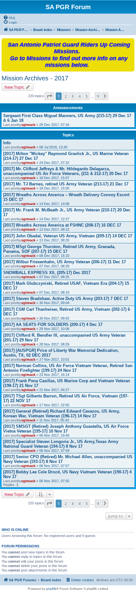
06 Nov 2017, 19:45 (54, 435)
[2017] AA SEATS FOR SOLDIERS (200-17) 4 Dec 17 (52, 324)
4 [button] (79, 96)
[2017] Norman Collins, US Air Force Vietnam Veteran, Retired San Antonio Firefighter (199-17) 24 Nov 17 (68, 368)
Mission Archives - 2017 (35, 78)
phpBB (51, 588)
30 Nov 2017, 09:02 (54, 318)
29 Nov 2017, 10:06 (54, 329)
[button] (49, 96)
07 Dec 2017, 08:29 (54, 266)
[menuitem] (9, 17)
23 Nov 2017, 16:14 (54, 375)
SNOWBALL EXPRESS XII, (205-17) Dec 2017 (46, 272)
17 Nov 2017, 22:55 (54, 405)
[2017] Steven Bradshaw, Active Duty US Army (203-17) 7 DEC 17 (65, 298)
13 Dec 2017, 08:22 (54, 229)
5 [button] (86, 96)
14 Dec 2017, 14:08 (54, 204)
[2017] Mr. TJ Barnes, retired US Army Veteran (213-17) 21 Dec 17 (65, 184)
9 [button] (98, 96)
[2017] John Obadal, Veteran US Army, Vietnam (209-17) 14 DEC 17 (67, 236)
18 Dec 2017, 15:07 (54, 178)
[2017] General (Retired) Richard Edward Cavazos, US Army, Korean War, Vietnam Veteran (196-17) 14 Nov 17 (61, 413)
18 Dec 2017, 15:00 (54, 188)
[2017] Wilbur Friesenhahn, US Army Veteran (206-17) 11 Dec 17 (64, 261)
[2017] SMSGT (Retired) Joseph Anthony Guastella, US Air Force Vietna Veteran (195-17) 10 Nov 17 (66, 428)
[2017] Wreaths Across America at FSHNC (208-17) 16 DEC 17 (62, 225)
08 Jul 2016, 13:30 (53, 147)
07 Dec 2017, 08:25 (54, 277)
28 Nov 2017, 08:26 (54, 344)
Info (7, 142)
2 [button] (66, 96)
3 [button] (72, 96)
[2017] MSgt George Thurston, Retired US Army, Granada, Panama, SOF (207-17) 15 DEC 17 (59, 249)
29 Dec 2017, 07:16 (54, 125)
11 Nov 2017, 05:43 (54, 420)
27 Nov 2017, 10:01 (54, 359)
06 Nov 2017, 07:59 (54, 450)
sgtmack (28, 125)
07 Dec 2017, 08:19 (54, 292)
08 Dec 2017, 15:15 (54, 256)
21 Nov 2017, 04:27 (54, 390)
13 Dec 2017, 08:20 (54, 240)
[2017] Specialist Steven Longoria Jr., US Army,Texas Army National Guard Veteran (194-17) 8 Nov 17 (60, 444)
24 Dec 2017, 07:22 (54, 163)
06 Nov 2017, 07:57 (54, 466)
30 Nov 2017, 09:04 (54, 303)
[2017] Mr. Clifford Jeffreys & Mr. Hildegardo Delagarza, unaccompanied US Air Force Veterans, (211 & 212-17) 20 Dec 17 (65, 171)
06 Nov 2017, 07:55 (54, 481)
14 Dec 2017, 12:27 (54, 219)
